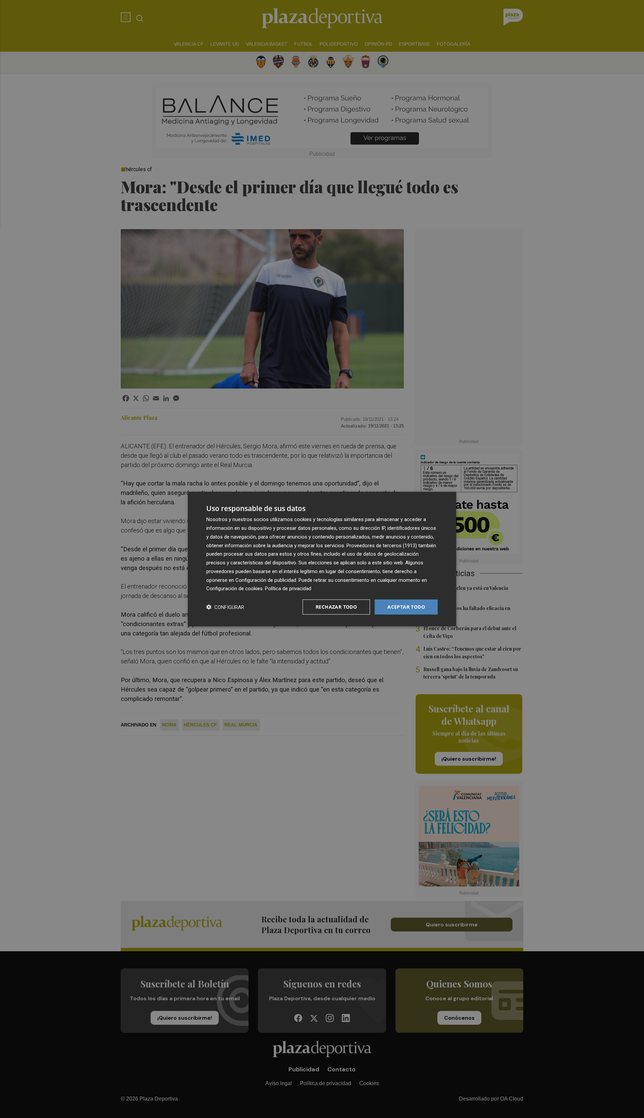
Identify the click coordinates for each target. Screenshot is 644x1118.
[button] (225, 607)
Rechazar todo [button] (336, 607)
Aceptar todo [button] (406, 607)
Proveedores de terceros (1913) (381, 545)
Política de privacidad (288, 589)
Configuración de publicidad (265, 580)
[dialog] (322, 559)
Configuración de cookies (234, 589)
